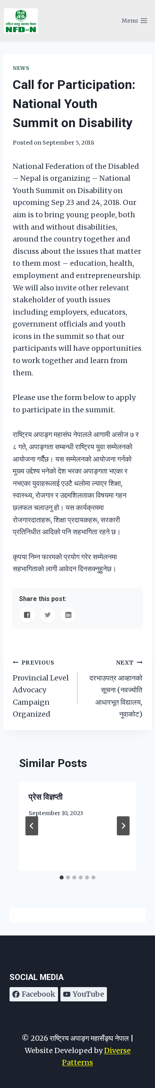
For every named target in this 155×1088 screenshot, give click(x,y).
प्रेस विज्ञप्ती (46, 797)
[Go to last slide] (31, 825)
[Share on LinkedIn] (68, 615)
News (21, 68)
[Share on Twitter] (48, 615)
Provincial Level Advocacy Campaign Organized (41, 689)
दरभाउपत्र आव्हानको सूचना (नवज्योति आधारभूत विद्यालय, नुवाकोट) (115, 689)
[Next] (123, 825)
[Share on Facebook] (27, 615)
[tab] (62, 877)
